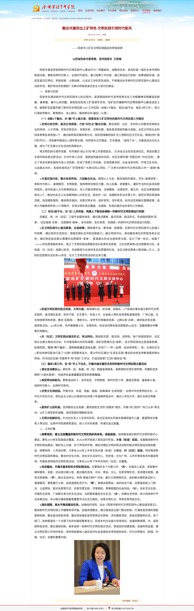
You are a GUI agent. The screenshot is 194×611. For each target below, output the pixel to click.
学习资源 (112, 11)
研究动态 (123, 11)
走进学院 (89, 11)
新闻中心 (135, 11)
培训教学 (101, 11)
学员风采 (55, 19)
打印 (100, 40)
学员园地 (146, 11)
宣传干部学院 (37, 19)
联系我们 (157, 11)
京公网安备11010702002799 (123, 609)
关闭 (107, 40)
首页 (80, 11)
